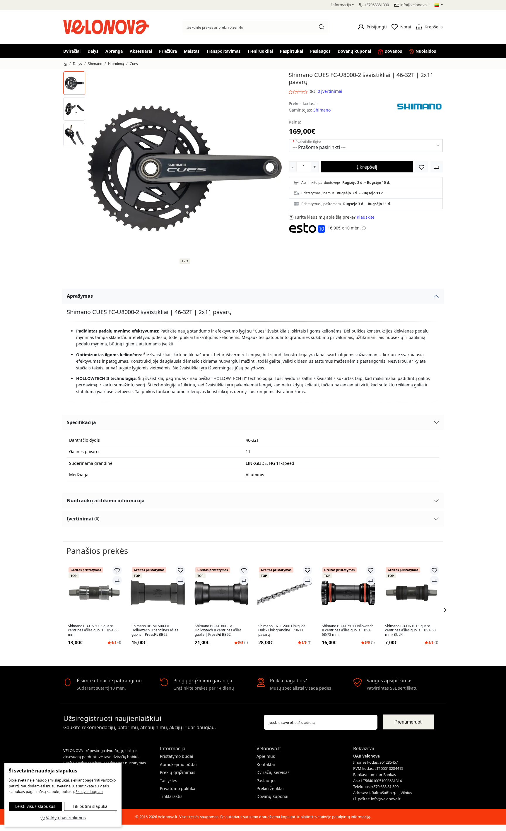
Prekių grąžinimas (177, 772)
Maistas (191, 51)
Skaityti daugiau (89, 791)
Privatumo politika (177, 788)
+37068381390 (376, 4)
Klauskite (366, 217)
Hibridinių (116, 63)
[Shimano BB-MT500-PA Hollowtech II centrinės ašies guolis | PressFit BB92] (158, 593)
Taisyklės (168, 780)
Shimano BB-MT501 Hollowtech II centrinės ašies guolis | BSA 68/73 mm (347, 630)
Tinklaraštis (171, 796)
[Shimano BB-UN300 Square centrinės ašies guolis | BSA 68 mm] (94, 593)
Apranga (114, 51)
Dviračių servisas (273, 772)
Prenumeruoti (408, 721)
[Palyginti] (117, 580)
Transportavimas (223, 51)
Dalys (93, 51)
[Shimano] (419, 106)
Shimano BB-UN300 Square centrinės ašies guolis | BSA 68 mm (93, 630)
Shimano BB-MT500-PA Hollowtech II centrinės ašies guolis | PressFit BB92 (154, 630)
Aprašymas (80, 296)
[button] (372, 27)
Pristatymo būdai (176, 756)
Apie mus (266, 756)
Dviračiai (72, 51)
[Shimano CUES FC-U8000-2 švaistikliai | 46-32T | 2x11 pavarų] (74, 83)
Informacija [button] (341, 4)
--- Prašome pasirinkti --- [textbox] (319, 147)
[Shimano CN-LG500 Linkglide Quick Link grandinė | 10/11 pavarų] (285, 593)
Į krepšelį (367, 167)
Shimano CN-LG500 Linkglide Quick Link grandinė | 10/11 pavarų (281, 630)
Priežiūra (168, 51)
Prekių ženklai (270, 788)
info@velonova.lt (415, 4)
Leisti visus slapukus (35, 806)
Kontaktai (266, 764)
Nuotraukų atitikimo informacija (106, 500)
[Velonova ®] (107, 26)
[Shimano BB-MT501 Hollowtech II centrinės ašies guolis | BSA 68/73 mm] (348, 593)
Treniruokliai (260, 51)
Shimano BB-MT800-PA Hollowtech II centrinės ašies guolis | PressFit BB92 (218, 630)
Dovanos (393, 51)
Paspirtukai (291, 51)
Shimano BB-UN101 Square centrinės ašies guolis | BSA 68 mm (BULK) (410, 630)
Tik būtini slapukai (91, 806)
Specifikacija (81, 422)
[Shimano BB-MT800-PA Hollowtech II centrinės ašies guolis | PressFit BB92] (221, 593)
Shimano (95, 63)
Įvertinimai (83, 518)
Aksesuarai (141, 51)
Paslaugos (320, 51)
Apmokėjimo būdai (178, 764)
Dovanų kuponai (354, 51)
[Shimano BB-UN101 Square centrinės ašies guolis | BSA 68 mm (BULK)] (411, 593)
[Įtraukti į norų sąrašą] (421, 166)
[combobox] (366, 145)
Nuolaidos (426, 51)
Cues (134, 63)
